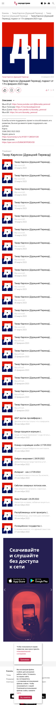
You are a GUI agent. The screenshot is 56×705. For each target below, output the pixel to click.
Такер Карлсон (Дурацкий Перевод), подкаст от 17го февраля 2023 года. (32, 392)
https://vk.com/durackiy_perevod (23, 112)
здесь (19, 693)
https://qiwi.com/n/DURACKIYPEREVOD (18, 142)
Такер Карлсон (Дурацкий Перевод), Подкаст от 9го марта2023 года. (32, 244)
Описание (7, 100)
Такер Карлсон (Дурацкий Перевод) (27, 13)
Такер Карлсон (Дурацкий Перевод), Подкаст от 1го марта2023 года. (32, 284)
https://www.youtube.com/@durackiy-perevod (31, 104)
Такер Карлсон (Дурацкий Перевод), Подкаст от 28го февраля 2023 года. (32, 298)
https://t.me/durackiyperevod (28, 107)
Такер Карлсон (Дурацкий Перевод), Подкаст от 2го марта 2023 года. (32, 271)
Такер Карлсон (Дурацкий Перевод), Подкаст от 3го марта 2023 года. (32, 257)
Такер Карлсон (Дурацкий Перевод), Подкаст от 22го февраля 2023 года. (32, 352)
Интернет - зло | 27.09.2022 (27, 472)
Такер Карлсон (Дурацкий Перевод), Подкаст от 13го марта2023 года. (32, 217)
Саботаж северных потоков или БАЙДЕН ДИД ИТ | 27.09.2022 (30, 486)
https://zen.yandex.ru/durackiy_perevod (29, 110)
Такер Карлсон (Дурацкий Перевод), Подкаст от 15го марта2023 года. (32, 190)
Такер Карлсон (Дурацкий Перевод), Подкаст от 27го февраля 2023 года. (32, 311)
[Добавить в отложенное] (11, 90)
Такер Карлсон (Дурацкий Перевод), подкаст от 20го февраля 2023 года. (32, 379)
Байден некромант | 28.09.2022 (29, 458)
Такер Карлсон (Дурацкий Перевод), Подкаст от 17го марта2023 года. (32, 163)
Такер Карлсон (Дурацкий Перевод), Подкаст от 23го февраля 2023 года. (32, 338)
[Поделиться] (18, 90)
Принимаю (24, 660)
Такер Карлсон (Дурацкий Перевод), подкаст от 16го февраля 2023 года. (32, 405)
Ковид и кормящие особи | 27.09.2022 (32, 445)
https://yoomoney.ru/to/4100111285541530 (20, 137)
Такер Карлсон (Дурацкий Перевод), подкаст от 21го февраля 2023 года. (32, 365)
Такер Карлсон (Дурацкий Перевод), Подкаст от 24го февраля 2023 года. (32, 325)
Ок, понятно (25, 697)
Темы (8, 675)
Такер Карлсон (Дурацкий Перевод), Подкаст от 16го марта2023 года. (32, 176)
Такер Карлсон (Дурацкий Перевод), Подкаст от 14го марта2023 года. (32, 203)
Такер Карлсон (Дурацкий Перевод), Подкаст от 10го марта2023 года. (32, 230)
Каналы (5, 13)
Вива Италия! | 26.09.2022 (26, 499)
